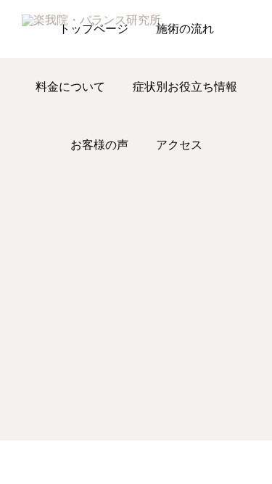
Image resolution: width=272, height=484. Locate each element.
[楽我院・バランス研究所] (117, 29)
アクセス (179, 145)
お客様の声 (99, 145)
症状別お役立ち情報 (185, 87)
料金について (70, 87)
